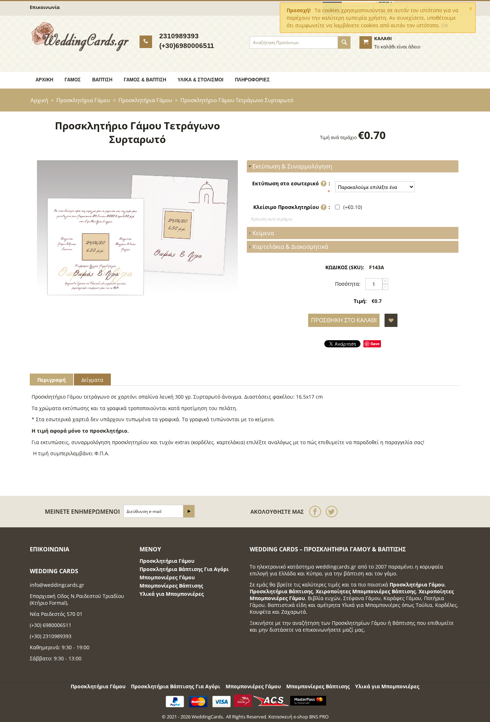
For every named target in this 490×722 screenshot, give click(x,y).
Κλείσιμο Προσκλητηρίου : (291, 207)
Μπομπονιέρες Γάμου (167, 577)
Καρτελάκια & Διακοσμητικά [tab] (290, 247)
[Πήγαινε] (188, 511)
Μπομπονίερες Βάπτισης (171, 585)
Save (375, 343)
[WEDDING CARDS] (80, 36)
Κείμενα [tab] (263, 233)
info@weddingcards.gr (57, 584)
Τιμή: (360, 301)
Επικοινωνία (45, 7)
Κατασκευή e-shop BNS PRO (298, 716)
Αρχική (44, 79)
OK (444, 25)
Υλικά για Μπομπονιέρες (172, 593)
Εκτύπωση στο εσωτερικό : (291, 183)
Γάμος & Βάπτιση (145, 79)
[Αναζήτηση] (344, 42)
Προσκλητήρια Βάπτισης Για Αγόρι (184, 569)
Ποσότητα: (348, 283)
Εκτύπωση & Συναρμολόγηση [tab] (292, 166)
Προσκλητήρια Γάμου (83, 100)
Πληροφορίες (252, 79)
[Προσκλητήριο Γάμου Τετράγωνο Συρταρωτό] (137, 235)
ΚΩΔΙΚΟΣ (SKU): (344, 267)
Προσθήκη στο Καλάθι (344, 320)
